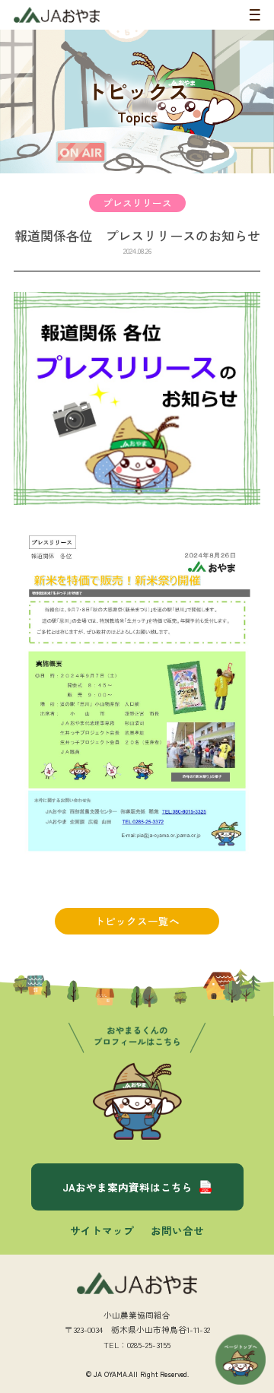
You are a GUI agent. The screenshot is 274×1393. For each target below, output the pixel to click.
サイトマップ (102, 1230)
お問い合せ (177, 1230)
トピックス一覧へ (137, 920)
